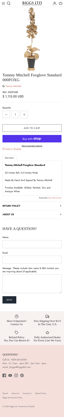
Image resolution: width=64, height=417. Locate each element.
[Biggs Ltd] (32, 3)
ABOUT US (8, 214)
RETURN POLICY (11, 206)
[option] (32, 39)
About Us (15, 393)
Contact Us (27, 393)
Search (5, 393)
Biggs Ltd (13, 406)
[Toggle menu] (3, 3)
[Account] (53, 3)
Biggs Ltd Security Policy (12, 397)
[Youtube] (10, 375)
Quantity (6, 107)
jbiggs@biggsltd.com (20, 367)
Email (5, 253)
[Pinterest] (22, 375)
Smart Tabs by (53, 198)
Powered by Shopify (26, 406)
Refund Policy (40, 393)
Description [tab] (9, 157)
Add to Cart (32, 128)
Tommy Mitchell (13, 86)
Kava (60, 198)
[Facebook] (4, 375)
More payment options (32, 146)
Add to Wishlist (13, 149)
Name (5, 237)
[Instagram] (16, 375)
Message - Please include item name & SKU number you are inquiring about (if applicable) (30, 270)
